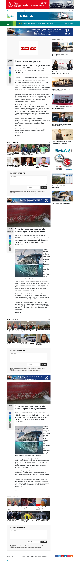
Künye (28, 556)
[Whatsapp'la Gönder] (10, 75)
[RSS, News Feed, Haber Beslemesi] (71, 556)
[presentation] (11, 23)
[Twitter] (10, 71)
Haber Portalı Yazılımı (13, 560)
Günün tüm (69, 23)
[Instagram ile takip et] (68, 556)
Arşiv (23, 10)
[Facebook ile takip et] (56, 556)
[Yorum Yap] (10, 82)
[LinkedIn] (10, 73)
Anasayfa (23, 556)
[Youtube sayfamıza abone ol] (62, 556)
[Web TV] (69, 10)
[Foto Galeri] (72, 10)
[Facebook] (10, 68)
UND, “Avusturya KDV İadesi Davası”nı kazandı (33, 23)
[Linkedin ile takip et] (65, 556)
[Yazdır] (10, 80)
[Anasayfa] (7, 10)
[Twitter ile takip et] (59, 556)
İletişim (32, 556)
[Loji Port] (11, 15)
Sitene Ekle (27, 10)
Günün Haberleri (17, 10)
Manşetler (11, 10)
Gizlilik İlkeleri (38, 556)
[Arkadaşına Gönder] (10, 78)
